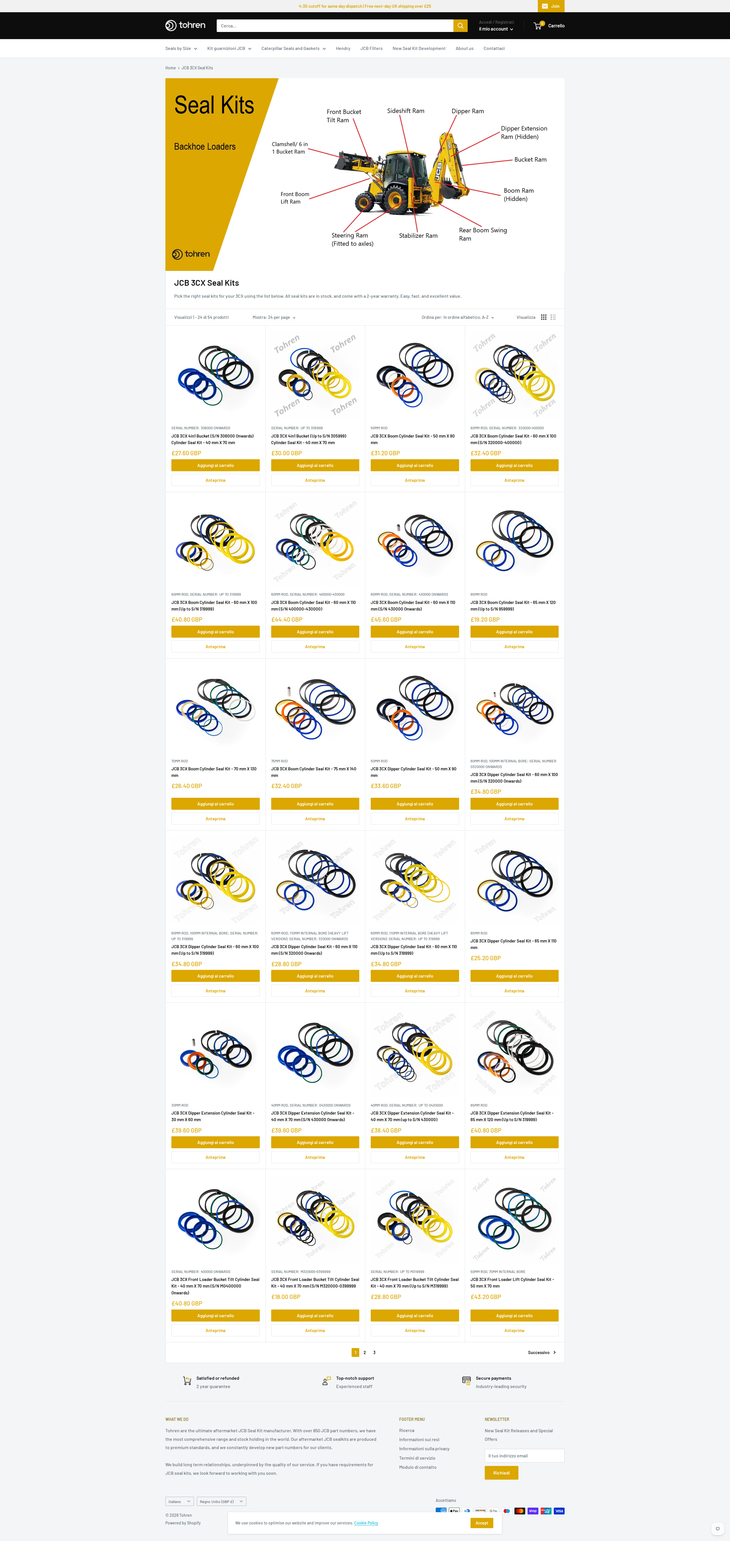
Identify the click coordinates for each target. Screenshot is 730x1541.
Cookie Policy (366, 1522)
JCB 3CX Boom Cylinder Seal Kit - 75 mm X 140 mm (313, 772)
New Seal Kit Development (419, 48)
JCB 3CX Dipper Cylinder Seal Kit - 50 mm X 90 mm (414, 772)
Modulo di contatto (418, 1467)
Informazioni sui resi (419, 1439)
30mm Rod (179, 1105)
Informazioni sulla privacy (424, 1448)
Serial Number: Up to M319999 (397, 1271)
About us (465, 48)
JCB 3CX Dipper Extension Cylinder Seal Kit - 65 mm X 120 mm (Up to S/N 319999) (512, 1116)
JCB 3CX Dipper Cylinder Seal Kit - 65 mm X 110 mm (514, 944)
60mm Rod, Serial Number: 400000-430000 (307, 594)
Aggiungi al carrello (215, 465)
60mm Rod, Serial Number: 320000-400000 (507, 428)
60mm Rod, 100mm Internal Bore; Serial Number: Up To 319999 (215, 936)
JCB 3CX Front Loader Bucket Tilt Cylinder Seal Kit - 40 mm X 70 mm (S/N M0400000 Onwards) (215, 1286)
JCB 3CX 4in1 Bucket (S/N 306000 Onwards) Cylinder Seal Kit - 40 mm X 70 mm (212, 439)
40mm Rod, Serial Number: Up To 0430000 (407, 1105)
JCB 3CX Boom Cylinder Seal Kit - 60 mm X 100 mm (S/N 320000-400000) (513, 439)
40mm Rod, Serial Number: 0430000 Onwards (311, 1105)
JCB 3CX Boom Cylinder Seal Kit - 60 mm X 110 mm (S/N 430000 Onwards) (413, 605)
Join (555, 6)
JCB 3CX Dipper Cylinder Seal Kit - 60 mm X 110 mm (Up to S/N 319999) (414, 950)
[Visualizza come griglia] (543, 317)
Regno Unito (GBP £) (217, 1501)
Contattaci (494, 48)
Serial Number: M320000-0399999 (300, 1271)
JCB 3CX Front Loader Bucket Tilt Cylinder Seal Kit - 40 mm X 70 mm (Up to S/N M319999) (415, 1282)
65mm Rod (479, 594)
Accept (482, 1522)
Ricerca (406, 1430)
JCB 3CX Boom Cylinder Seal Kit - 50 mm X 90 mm (413, 439)
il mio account (494, 28)
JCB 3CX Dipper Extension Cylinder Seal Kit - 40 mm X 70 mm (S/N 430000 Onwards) (312, 1116)
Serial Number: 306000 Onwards (200, 428)
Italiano (175, 1501)
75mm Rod (279, 761)
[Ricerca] (460, 25)
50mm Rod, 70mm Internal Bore (498, 1271)
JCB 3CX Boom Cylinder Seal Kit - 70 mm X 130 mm (214, 772)
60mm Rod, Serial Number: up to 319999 (206, 594)
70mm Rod (179, 761)
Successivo (538, 1352)
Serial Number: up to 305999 (297, 428)
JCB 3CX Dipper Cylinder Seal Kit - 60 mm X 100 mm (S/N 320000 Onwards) (514, 777)
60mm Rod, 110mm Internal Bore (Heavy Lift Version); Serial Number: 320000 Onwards (309, 936)
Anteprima (216, 480)
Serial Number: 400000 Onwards (200, 1271)
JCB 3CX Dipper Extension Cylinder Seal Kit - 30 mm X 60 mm (212, 1116)
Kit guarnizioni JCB (226, 48)
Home (170, 67)
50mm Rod (379, 428)
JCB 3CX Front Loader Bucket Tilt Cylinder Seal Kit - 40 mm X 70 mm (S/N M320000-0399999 (315, 1282)
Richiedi (501, 1472)
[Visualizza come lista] (553, 317)
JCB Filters (371, 48)
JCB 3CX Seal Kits (197, 67)
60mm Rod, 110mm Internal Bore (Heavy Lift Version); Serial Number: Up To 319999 (409, 936)
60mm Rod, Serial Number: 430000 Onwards (409, 594)
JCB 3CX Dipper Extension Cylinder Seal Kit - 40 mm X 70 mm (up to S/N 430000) (412, 1116)
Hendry (343, 48)
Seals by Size (178, 48)
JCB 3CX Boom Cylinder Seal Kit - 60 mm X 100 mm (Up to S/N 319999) (214, 605)
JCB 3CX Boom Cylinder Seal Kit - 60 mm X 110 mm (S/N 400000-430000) (313, 605)
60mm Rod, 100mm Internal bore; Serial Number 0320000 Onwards (513, 764)
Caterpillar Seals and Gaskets (290, 48)
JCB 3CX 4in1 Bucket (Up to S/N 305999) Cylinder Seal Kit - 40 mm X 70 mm (308, 439)
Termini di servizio (417, 1458)
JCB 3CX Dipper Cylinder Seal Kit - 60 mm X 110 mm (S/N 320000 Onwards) (314, 950)
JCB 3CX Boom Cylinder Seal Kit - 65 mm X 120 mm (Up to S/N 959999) (513, 605)
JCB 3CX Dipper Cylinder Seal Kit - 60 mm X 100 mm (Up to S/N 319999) (215, 950)
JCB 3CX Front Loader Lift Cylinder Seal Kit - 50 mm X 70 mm (512, 1282)
